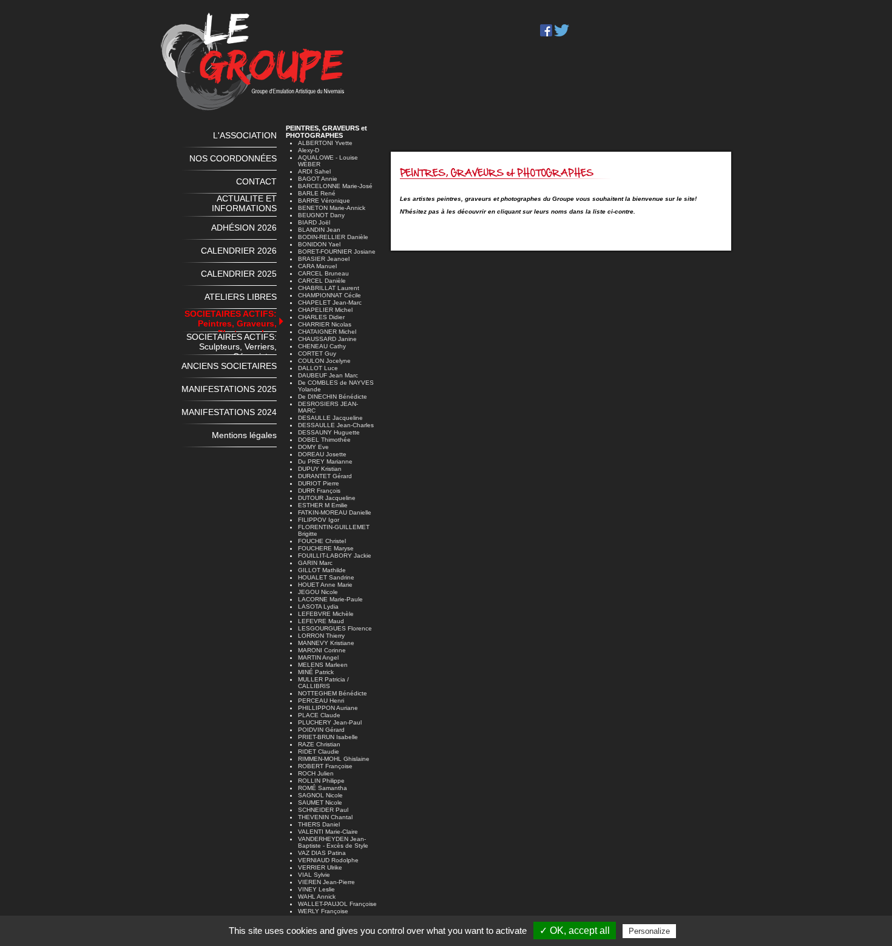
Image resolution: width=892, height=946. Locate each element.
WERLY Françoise (323, 911)
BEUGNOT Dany (321, 215)
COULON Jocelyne (324, 360)
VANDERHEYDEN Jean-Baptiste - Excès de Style (333, 842)
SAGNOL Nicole (320, 795)
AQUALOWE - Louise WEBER (328, 160)
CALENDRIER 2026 (239, 250)
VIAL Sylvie (314, 874)
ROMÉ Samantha (322, 788)
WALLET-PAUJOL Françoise (337, 903)
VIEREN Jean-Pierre (326, 882)
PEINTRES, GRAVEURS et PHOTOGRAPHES (326, 131)
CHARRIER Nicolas (324, 324)
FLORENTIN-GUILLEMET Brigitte (334, 530)
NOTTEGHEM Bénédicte (332, 693)
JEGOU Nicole (318, 592)
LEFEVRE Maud (321, 621)
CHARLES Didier (321, 317)
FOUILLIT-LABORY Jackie (334, 555)
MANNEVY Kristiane (326, 643)
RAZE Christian (319, 744)
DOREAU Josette (322, 454)
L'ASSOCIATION (245, 135)
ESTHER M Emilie (323, 505)
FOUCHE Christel (322, 541)
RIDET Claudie (318, 751)
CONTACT (256, 181)
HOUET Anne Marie (325, 584)
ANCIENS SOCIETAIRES (229, 366)
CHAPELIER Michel (325, 309)
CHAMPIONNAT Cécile (329, 295)
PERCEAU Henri (321, 700)
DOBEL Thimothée (324, 439)
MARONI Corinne (322, 650)
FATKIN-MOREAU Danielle (334, 512)
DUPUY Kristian (320, 468)
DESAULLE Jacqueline (330, 417)
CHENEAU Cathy (322, 346)
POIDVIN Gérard (321, 729)
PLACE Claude (319, 715)
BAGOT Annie (317, 178)
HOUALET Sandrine (326, 577)
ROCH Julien (316, 773)
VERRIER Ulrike (320, 867)
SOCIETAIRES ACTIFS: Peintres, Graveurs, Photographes (230, 320)
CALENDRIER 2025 (239, 274)
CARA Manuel (317, 266)
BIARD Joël (314, 222)
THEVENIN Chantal (325, 817)
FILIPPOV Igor (318, 519)
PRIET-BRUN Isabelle (328, 737)
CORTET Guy (317, 353)
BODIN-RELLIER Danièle (333, 237)
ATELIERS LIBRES (240, 297)
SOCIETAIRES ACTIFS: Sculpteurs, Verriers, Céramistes (231, 343)
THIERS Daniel (319, 824)
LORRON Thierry (321, 635)
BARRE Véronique (324, 200)
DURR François (319, 490)
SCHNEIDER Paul (323, 809)
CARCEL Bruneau (323, 273)
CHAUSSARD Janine (327, 339)
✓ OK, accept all (574, 930)
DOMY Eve (313, 447)
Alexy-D (308, 150)
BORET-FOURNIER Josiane (337, 251)
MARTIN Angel (318, 657)
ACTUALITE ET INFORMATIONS (244, 203)
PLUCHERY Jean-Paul (330, 722)
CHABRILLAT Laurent (328, 288)
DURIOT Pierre (318, 483)
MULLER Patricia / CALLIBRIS (323, 682)
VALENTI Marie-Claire (328, 831)
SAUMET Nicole (320, 802)
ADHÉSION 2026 (244, 227)
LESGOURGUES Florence (335, 628)
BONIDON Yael (319, 244)
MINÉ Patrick (316, 672)
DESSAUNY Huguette (329, 432)
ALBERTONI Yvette (325, 143)
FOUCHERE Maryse (326, 548)
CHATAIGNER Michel (327, 331)
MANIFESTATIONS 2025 (229, 389)
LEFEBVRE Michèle (326, 613)
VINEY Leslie (316, 889)
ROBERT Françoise (325, 766)
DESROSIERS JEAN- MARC (328, 407)
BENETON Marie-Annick (331, 207)
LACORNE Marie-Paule (330, 599)
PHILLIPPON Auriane (328, 707)
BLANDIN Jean (319, 229)
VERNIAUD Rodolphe (328, 860)
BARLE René (317, 193)
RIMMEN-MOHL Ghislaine (334, 758)
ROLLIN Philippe (321, 780)
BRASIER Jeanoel (324, 258)
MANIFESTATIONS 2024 (229, 412)
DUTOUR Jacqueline (327, 498)
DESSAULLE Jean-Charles (336, 425)
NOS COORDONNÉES (233, 158)
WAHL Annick (317, 896)
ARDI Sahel (314, 171)
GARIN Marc (315, 562)
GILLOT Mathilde (322, 570)
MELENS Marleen (323, 664)
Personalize (649, 931)
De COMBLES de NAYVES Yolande (336, 386)
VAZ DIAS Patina (322, 853)
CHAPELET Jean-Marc (330, 302)
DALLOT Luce (318, 368)
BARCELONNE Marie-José (335, 186)
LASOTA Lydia (318, 606)
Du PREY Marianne (325, 461)
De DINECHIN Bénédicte (332, 396)
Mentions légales (244, 435)
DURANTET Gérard (325, 476)
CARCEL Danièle (322, 280)
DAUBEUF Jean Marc (328, 375)
